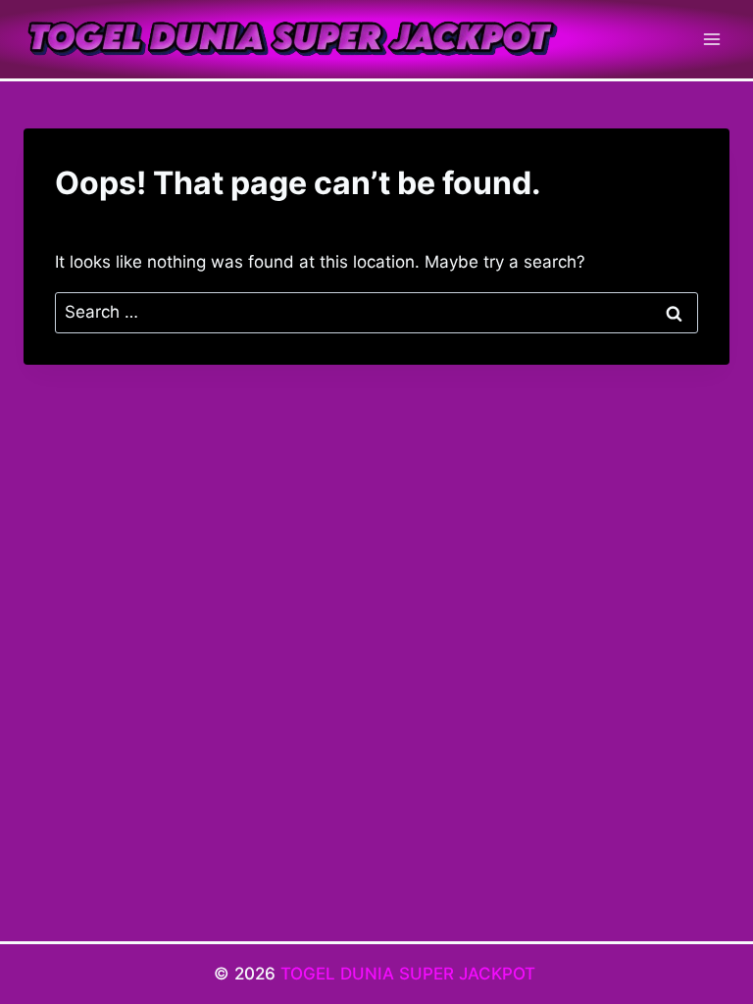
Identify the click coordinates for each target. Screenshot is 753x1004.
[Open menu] (711, 39)
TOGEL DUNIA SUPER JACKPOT (410, 973)
